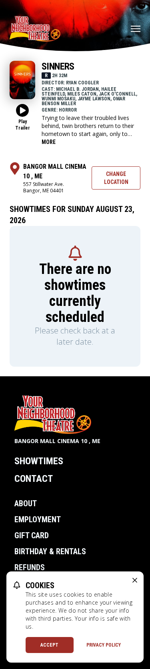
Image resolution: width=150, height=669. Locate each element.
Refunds (29, 567)
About (25, 503)
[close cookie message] (135, 580)
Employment (37, 519)
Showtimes (38, 461)
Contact (33, 478)
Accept (49, 645)
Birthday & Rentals (50, 551)
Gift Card (31, 535)
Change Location (116, 178)
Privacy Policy (103, 645)
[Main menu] (136, 29)
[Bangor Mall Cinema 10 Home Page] (35, 29)
